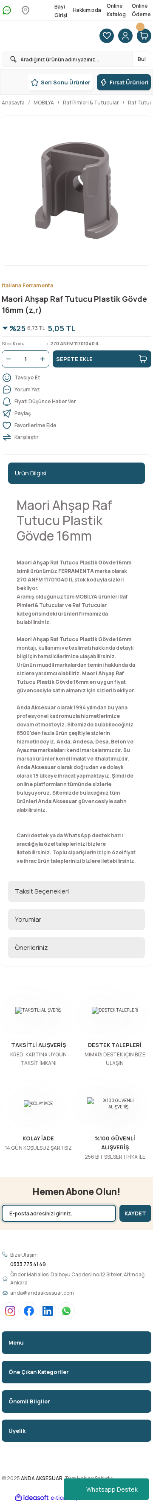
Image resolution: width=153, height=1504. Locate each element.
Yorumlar (28, 919)
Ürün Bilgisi (30, 473)
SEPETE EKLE (74, 359)
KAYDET (135, 1213)
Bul (142, 59)
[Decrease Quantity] (7, 358)
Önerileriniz (31, 947)
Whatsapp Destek (112, 1489)
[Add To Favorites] (76, 425)
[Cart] (144, 36)
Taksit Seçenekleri (42, 891)
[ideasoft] (32, 1498)
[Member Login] (125, 36)
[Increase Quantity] (44, 358)
